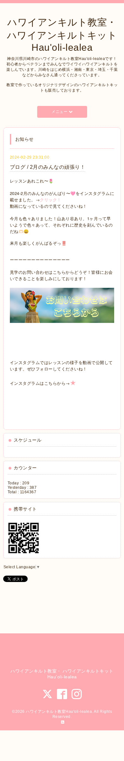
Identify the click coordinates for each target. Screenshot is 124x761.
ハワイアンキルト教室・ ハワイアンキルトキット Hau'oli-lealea (62, 35)
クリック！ (50, 200)
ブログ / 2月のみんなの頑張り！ (48, 167)
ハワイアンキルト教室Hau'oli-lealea (59, 711)
